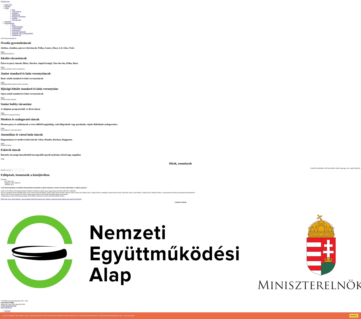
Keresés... (4, 170)
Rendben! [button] (354, 315)
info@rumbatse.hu (6, 307)
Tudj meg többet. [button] (129, 315)
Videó (2, 52)
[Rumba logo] (5, 1)
